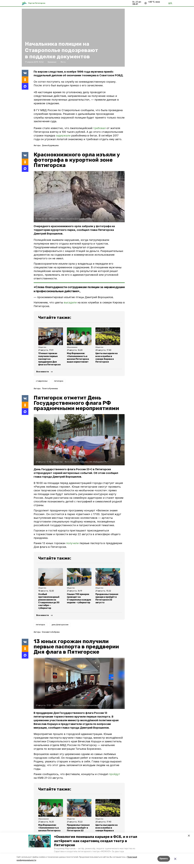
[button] (39, 841)
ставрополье (42, 381)
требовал (99, 128)
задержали (63, 135)
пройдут (114, 774)
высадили (70, 302)
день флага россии (60, 625)
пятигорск (58, 381)
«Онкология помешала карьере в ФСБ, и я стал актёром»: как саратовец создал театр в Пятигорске (95, 841)
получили (72, 543)
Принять (164, 859)
